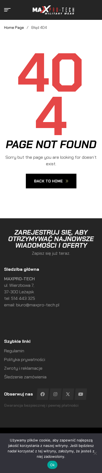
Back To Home (48, 181)
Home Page (14, 27)
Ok (52, 465)
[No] (95, 453)
